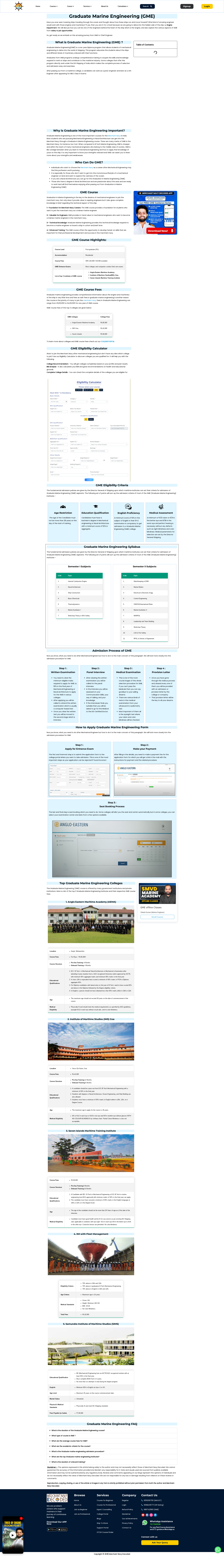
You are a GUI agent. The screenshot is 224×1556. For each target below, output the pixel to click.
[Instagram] (151, 1515)
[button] (112, 1430)
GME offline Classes (150, 907)
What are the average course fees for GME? (70, 1441)
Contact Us (149, 1495)
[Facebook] (147, 1515)
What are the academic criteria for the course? (71, 1446)
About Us (104, 6)
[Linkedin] (155, 1515)
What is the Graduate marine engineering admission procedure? (78, 1451)
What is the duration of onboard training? (68, 1462)
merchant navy (89, 300)
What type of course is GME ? (63, 1435)
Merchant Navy (114, 136)
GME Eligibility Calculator (89, 348)
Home (38, 6)
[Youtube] (143, 1515)
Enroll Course (157, 917)
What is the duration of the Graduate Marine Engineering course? (78, 1430)
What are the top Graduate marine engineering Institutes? (75, 1457)
